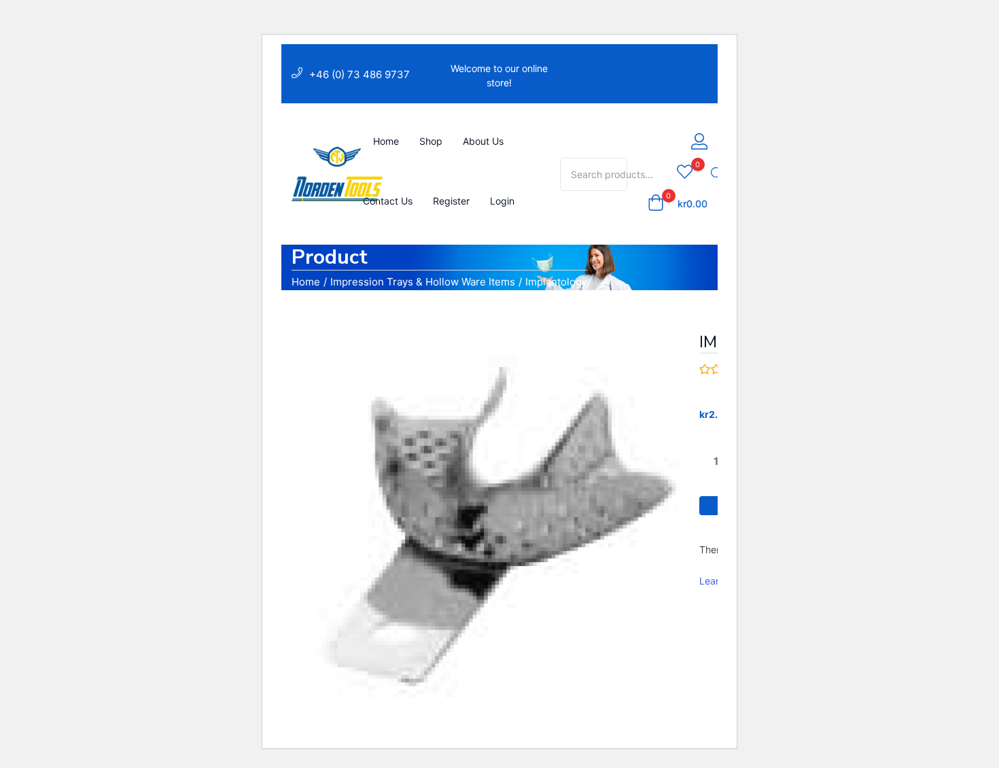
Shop (430, 141)
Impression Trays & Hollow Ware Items (422, 281)
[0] (685, 173)
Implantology (556, 281)
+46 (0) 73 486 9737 (359, 74)
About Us (483, 141)
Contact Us (388, 201)
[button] (677, 204)
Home (386, 141)
